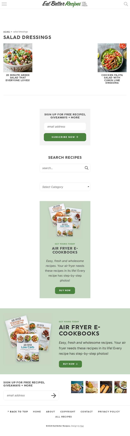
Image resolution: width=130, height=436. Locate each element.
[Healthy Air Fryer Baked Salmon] (106, 387)
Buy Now (65, 290)
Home (6, 32)
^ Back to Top (18, 411)
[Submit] (86, 168)
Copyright (67, 411)
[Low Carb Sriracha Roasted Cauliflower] (77, 387)
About (50, 411)
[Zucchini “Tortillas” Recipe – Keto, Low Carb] (92, 387)
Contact (87, 411)
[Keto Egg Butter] (120, 387)
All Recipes (63, 416)
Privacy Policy (109, 411)
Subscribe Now (64, 137)
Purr (82, 426)
